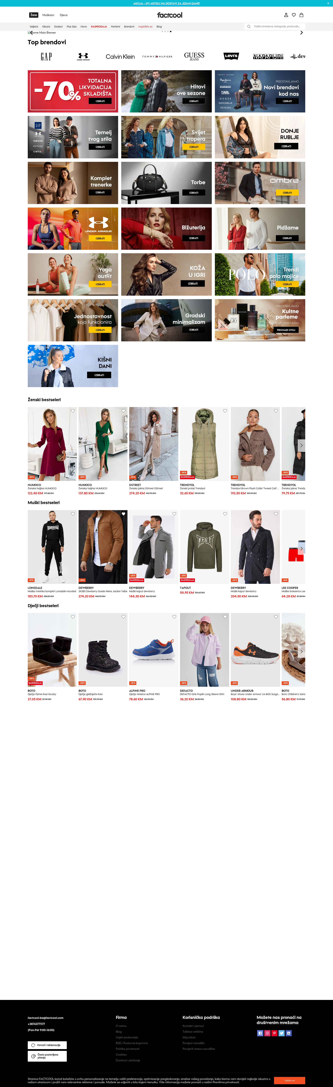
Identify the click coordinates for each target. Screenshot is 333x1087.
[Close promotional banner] (328, 3)
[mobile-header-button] (286, 15)
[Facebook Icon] (260, 1033)
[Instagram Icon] (267, 1033)
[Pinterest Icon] (274, 1033)
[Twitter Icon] (281, 1033)
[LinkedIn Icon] (288, 1033)
